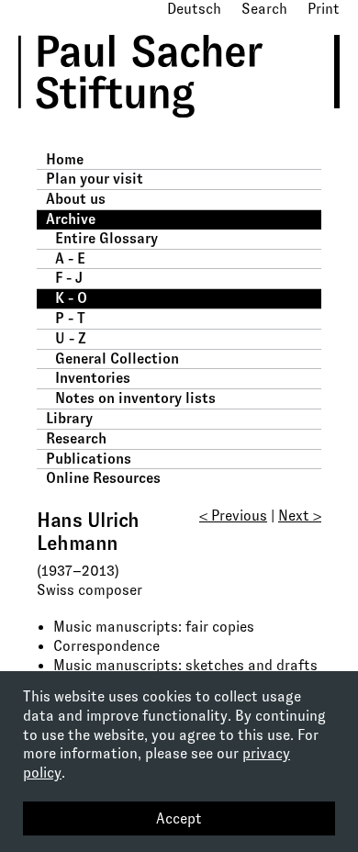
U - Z (70, 338)
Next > (299, 515)
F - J (69, 278)
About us (76, 199)
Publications (88, 458)
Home (65, 159)
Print (324, 9)
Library (69, 418)
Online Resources (103, 478)
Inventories (92, 378)
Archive (70, 219)
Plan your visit (94, 178)
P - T (70, 318)
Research (76, 438)
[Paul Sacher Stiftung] (166, 131)
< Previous (233, 515)
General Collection (117, 358)
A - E (70, 258)
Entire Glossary (106, 238)
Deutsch (194, 9)
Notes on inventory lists (135, 398)
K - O (71, 298)
